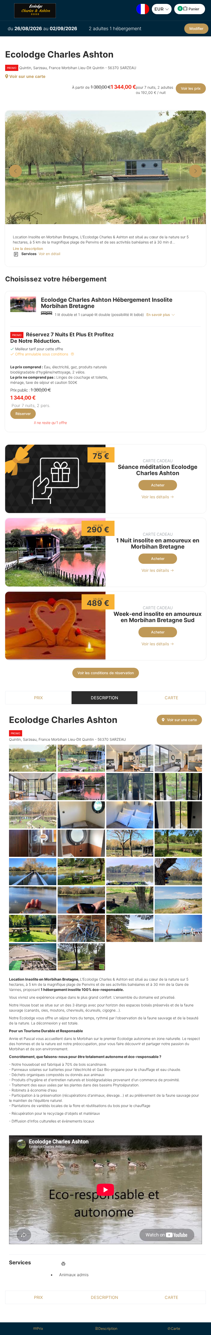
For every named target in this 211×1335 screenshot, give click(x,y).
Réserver (23, 413)
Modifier (196, 28)
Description (104, 697)
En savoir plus (158, 314)
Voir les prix (191, 88)
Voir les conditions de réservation (105, 673)
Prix (38, 697)
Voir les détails (156, 496)
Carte (171, 697)
